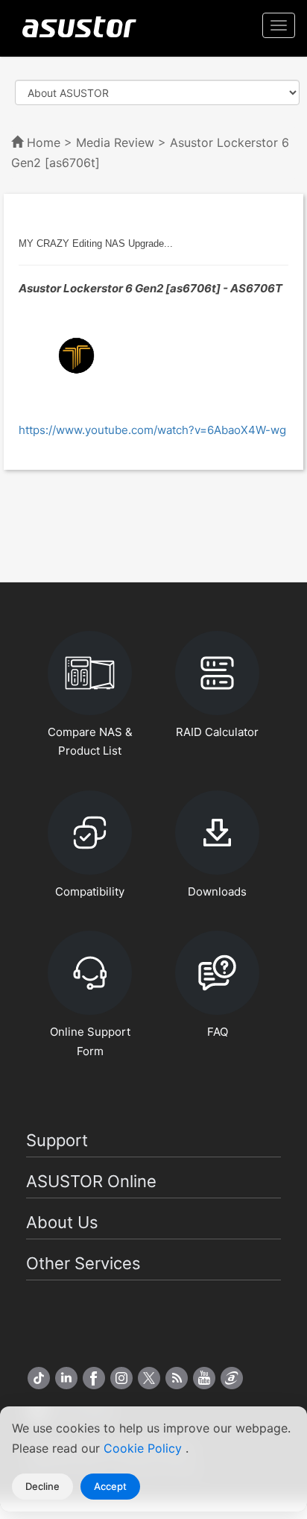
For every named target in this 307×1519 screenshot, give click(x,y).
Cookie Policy (145, 1448)
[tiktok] (39, 1378)
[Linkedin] (66, 1378)
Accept (110, 1486)
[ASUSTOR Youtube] (204, 1378)
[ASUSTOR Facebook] (94, 1378)
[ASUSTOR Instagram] (121, 1378)
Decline (42, 1486)
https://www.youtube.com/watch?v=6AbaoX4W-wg (152, 430)
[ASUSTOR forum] (232, 1378)
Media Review (115, 142)
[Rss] (176, 1378)
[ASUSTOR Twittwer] (149, 1378)
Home (43, 142)
